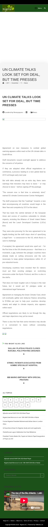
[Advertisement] (24, 38)
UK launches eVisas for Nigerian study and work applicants (22, 428)
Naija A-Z (6, 521)
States (12, 521)
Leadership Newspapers (14, 112)
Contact (42, 521)
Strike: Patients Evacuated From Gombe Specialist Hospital (24, 364)
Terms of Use (28, 521)
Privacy (36, 521)
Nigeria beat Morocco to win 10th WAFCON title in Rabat (21, 417)
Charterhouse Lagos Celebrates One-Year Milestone (19, 432)
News (26, 83)
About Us (19, 521)
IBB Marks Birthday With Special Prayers (24, 378)
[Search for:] (44, 8)
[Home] (3, 83)
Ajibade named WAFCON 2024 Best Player (16, 413)
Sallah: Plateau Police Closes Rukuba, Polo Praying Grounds (24, 349)
